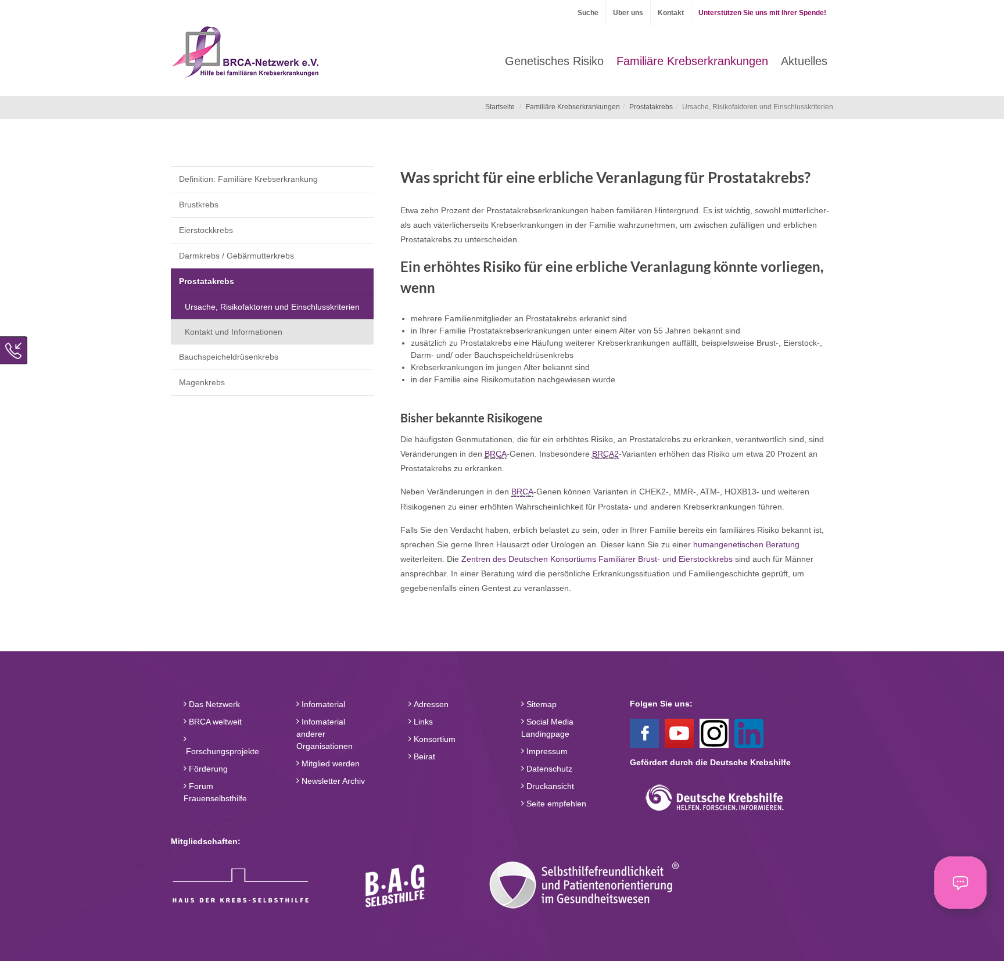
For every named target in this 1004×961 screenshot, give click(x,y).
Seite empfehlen (555, 803)
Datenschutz (548, 768)
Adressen (430, 704)
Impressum (546, 751)
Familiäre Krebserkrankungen (573, 107)
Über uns (628, 13)
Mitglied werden (329, 763)
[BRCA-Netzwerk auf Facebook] (644, 732)
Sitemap (540, 704)
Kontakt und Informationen (233, 331)
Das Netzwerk (213, 704)
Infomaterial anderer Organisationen (324, 734)
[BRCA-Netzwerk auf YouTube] (679, 732)
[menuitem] (554, 61)
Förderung (207, 768)
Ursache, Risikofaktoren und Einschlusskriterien (272, 306)
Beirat (423, 756)
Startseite (500, 107)
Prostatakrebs (651, 107)
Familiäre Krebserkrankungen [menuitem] (692, 61)
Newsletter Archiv (332, 781)
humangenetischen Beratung (746, 544)
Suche (588, 13)
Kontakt (671, 13)
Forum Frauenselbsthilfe (215, 792)
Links (422, 721)
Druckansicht (549, 786)
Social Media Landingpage (547, 727)
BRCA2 (605, 453)
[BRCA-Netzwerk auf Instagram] (714, 732)
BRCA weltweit (214, 721)
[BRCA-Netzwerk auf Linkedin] (748, 732)
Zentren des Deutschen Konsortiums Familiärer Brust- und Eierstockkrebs (597, 559)
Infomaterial (322, 704)
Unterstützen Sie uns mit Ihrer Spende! (762, 13)
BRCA (496, 453)
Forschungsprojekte (221, 751)
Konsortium (433, 739)
